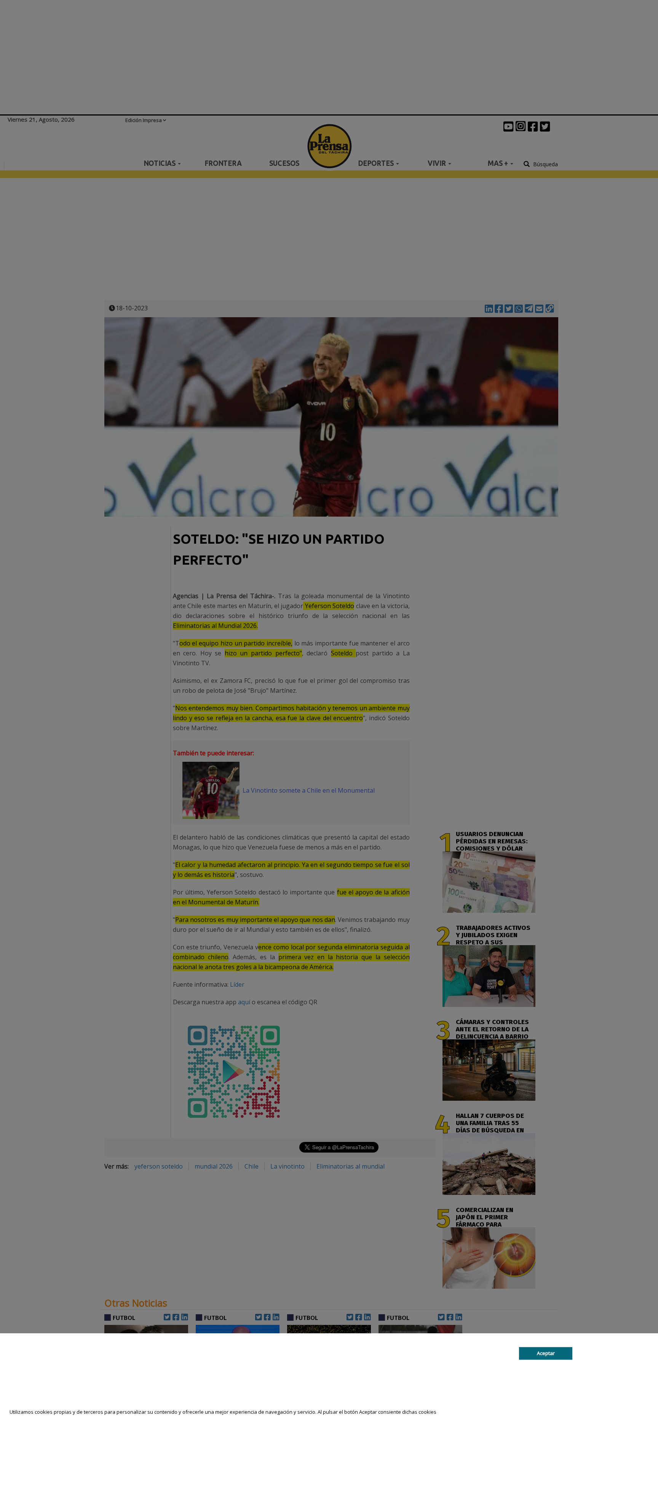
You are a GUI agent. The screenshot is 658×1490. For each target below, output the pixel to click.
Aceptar (546, 1353)
